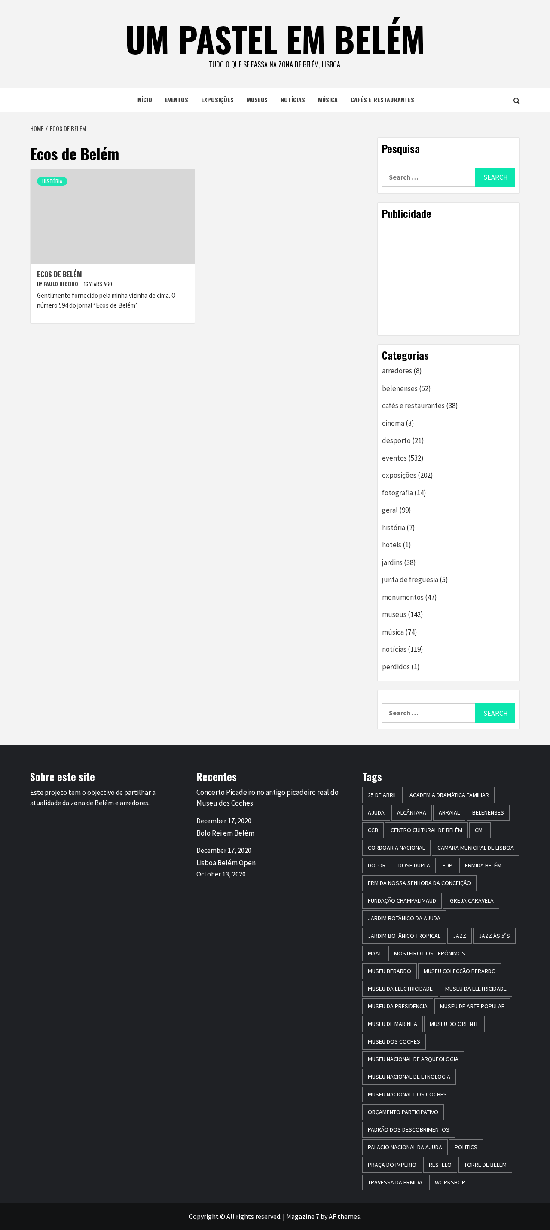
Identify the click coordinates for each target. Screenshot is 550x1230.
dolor (377, 865)
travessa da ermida (395, 1182)
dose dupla (414, 865)
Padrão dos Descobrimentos (408, 1129)
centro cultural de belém (426, 830)
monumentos (403, 597)
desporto (396, 440)
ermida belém (483, 865)
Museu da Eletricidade (476, 988)
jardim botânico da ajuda (404, 918)
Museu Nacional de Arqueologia (413, 1059)
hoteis (391, 544)
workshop (450, 1182)
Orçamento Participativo (403, 1112)
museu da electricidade (400, 988)
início (144, 99)
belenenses (400, 388)
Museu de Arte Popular (472, 1006)
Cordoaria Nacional (396, 848)
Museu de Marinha (392, 1024)
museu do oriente (454, 1024)
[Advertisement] (448, 277)
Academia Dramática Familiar (449, 795)
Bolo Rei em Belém (225, 833)
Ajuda (376, 812)
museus (257, 99)
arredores (397, 370)
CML (480, 830)
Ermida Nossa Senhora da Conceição (419, 883)
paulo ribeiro (61, 283)
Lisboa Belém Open (226, 862)
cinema (393, 423)
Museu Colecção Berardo (460, 971)
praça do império (392, 1165)
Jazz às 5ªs (494, 936)
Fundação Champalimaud (402, 900)
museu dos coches (394, 1041)
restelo (440, 1165)
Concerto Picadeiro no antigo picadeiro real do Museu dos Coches (267, 797)
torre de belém (485, 1165)
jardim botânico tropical (404, 936)
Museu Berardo (389, 971)
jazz (459, 936)
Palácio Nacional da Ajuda (405, 1147)
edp (447, 865)
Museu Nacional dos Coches (407, 1094)
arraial (449, 812)
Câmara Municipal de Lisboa (475, 848)
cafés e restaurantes (382, 99)
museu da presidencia (398, 1006)
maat (375, 953)
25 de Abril (382, 795)
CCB (373, 830)
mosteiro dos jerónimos (429, 953)
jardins (392, 562)
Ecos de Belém (59, 274)
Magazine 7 (302, 1216)
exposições (217, 99)
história (52, 181)
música (328, 99)
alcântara (411, 812)
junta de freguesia (410, 579)
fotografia (397, 492)
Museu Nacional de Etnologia (409, 1076)
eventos (176, 99)
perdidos (396, 666)
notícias (293, 99)
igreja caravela (471, 900)
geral (390, 510)
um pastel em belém (275, 38)
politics (466, 1147)
